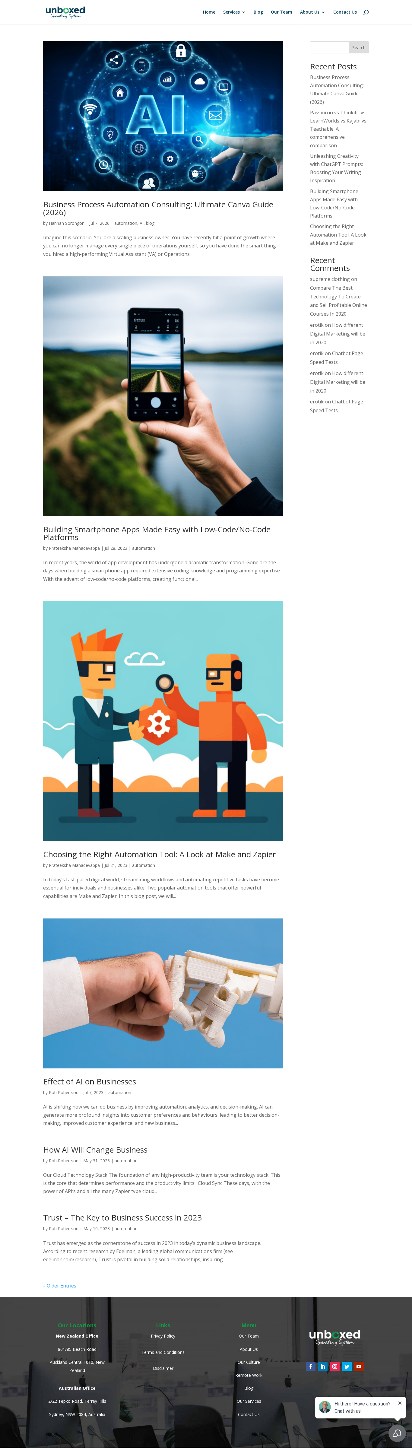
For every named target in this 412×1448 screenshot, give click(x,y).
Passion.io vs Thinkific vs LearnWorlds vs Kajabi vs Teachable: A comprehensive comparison (338, 129)
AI (142, 223)
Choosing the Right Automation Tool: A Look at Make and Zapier (159, 854)
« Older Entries (59, 1285)
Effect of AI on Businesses (89, 1081)
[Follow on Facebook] (310, 1366)
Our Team (281, 12)
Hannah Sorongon (66, 223)
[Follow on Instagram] (335, 1366)
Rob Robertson (63, 1092)
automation (125, 223)
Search (359, 47)
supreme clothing (330, 279)
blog (150, 223)
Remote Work (248, 1375)
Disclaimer (163, 1368)
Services (231, 12)
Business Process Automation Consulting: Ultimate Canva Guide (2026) (158, 208)
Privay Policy (163, 1336)
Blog (258, 12)
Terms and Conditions (163, 1352)
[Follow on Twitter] (347, 1366)
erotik (317, 325)
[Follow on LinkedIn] (323, 1366)
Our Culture (249, 1362)
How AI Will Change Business (95, 1149)
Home (209, 12)
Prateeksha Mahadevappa (74, 548)
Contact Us (345, 12)
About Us (309, 12)
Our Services (249, 1401)
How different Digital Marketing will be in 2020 (337, 334)
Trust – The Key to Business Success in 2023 (122, 1217)
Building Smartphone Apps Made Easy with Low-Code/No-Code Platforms (157, 533)
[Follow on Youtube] (359, 1366)
